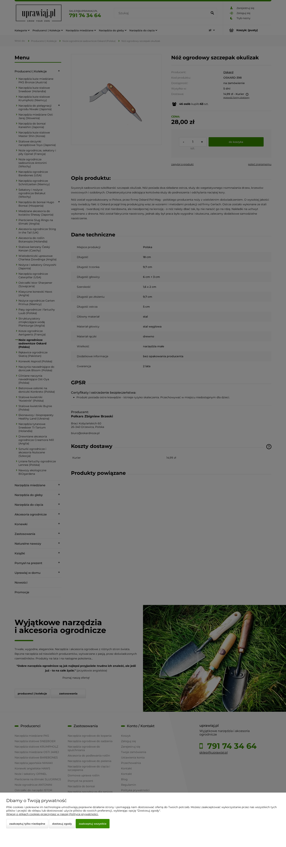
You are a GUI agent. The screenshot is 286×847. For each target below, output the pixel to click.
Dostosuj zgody (62, 823)
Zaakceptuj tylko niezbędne (27, 823)
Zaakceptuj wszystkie (92, 823)
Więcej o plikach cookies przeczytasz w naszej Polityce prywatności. (52, 814)
